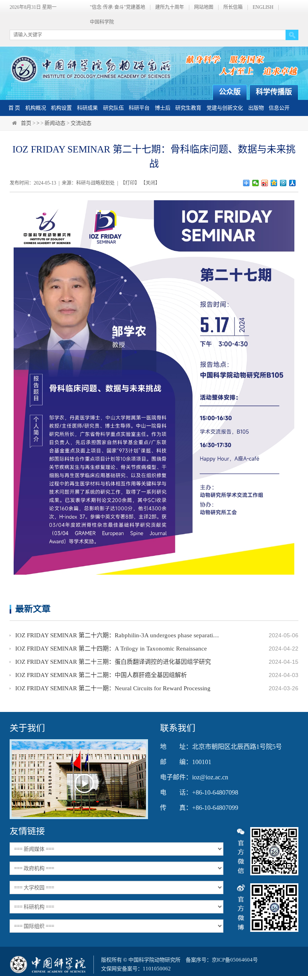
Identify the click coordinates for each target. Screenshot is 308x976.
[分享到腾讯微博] (283, 183)
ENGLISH (263, 7)
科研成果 (87, 108)
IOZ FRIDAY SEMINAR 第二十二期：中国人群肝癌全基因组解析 (101, 675)
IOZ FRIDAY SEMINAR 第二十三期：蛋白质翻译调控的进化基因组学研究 (113, 662)
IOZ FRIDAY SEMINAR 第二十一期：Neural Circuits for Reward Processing (113, 688)
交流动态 (81, 123)
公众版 (230, 92)
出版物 (256, 108)
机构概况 (35, 108)
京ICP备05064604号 (235, 960)
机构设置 (61, 108)
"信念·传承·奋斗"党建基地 (117, 7)
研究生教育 (188, 108)
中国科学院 (102, 22)
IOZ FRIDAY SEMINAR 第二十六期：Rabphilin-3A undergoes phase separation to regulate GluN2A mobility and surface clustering (118, 635)
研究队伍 (113, 108)
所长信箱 (233, 7)
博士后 (162, 108)
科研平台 (139, 108)
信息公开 (279, 108)
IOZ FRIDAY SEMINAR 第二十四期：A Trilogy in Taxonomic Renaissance (111, 648)
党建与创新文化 (225, 108)
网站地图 (203, 7)
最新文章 (33, 609)
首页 (26, 123)
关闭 (150, 183)
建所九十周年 (169, 7)
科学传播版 (274, 92)
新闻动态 (55, 123)
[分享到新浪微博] (264, 183)
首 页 (14, 108)
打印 (130, 183)
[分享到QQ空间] (274, 183)
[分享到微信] (255, 183)
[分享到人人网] (292, 183)
